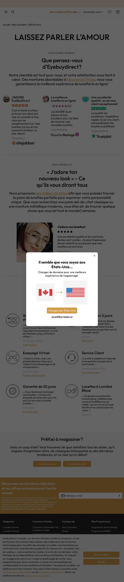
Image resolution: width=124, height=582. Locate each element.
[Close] (94, 255)
